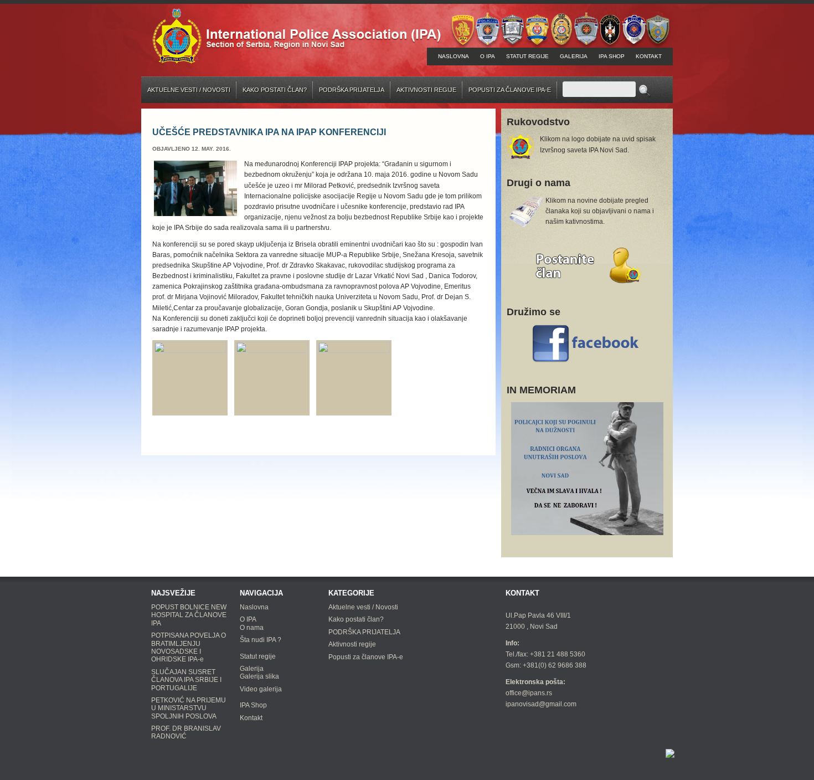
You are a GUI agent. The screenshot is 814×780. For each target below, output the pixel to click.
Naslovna (453, 56)
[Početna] (297, 35)
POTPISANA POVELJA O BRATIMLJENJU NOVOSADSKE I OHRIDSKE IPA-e (188, 647)
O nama (252, 628)
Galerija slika (259, 676)
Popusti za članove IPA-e (509, 89)
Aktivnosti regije (426, 89)
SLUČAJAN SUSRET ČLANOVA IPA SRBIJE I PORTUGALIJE (186, 680)
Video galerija (261, 689)
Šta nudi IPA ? (260, 640)
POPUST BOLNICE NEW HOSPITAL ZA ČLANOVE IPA (188, 615)
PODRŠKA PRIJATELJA (351, 89)
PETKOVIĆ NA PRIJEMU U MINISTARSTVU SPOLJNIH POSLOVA (188, 708)
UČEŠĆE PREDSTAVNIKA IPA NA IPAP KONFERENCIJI (269, 132)
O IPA (487, 56)
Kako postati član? (275, 89)
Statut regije (527, 56)
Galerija (574, 56)
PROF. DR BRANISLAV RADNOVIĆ (186, 732)
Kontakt (649, 56)
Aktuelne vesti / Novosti (188, 89)
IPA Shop (612, 56)
